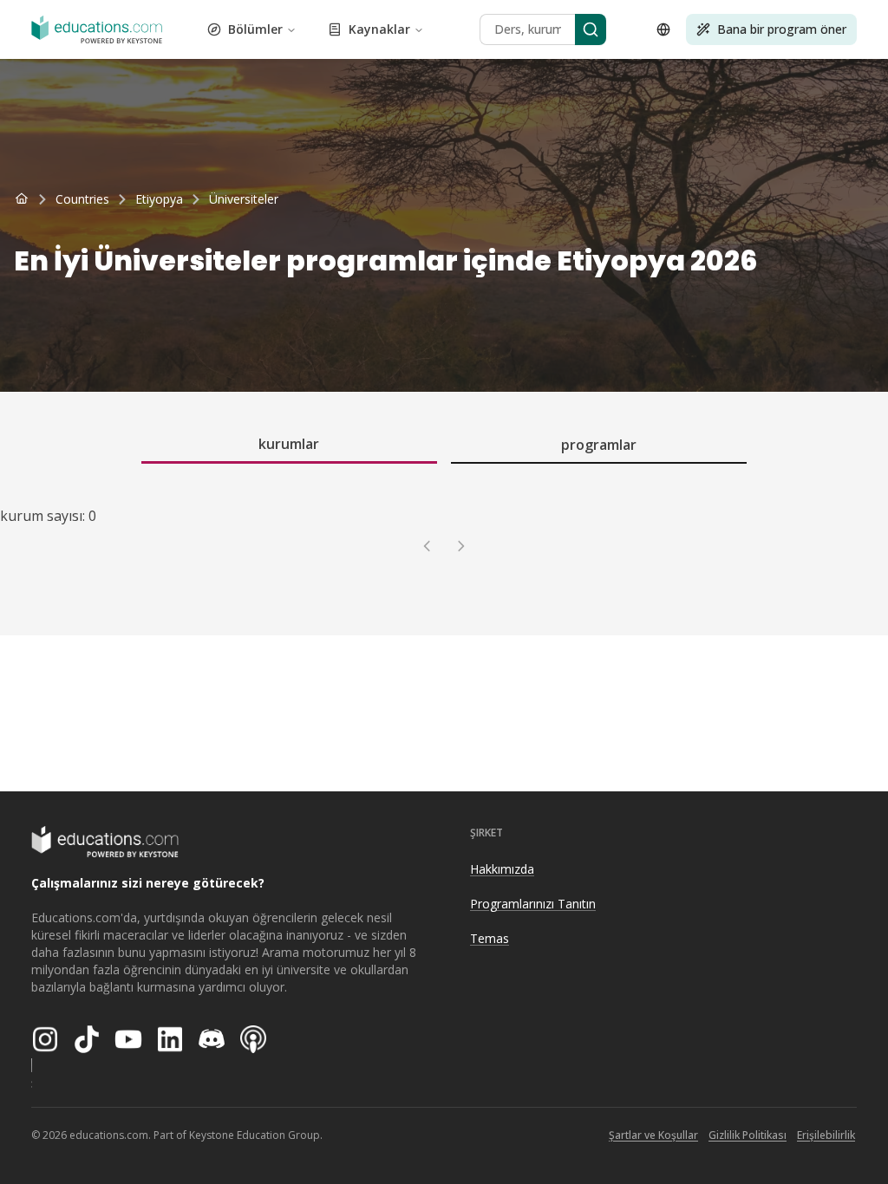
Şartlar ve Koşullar (653, 1135)
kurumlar (288, 443)
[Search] (590, 29)
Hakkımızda (502, 869)
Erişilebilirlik (826, 1135)
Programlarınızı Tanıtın (533, 903)
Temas (489, 938)
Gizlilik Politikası (747, 1135)
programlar (599, 444)
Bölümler (255, 29)
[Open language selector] (663, 29)
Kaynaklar (379, 29)
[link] (243, 199)
